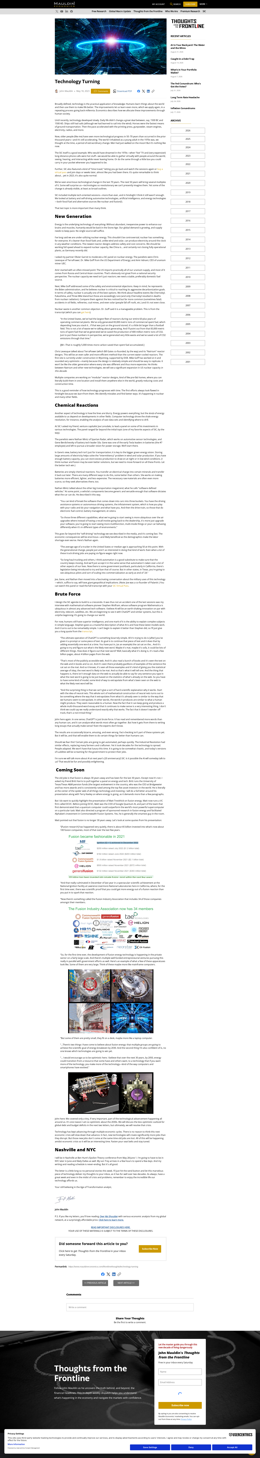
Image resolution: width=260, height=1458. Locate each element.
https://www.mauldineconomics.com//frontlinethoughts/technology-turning (103, 1266)
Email (160, 1377)
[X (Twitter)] (143, 91)
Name (161, 1367)
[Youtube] (61, 11)
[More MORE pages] (206, 4)
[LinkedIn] (66, 11)
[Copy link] (153, 91)
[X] (56, 11)
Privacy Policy (186, 1419)
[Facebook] (71, 11)
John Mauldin (66, 91)
